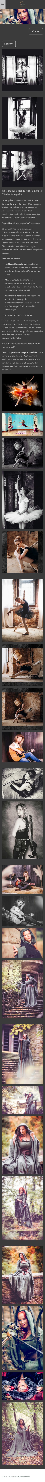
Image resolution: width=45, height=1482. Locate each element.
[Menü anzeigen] (3, 4)
